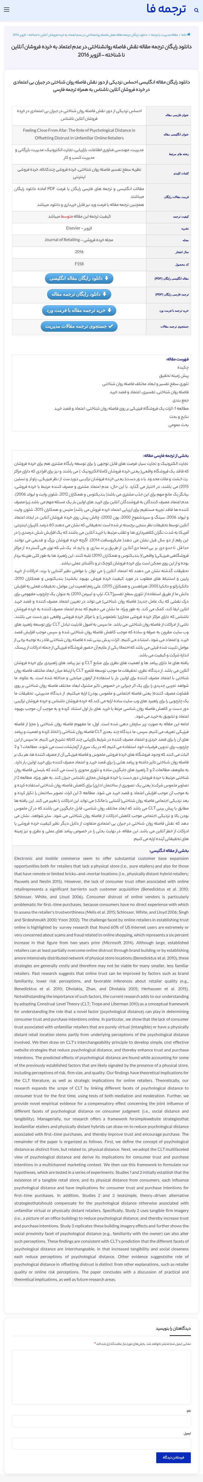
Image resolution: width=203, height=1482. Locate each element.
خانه (184, 35)
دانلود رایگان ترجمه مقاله (76, 294)
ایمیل (187, 1433)
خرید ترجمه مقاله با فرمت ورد (76, 310)
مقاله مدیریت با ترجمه (164, 35)
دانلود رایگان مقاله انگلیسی (76, 278)
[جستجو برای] (196, 12)
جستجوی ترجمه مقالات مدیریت (76, 326)
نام (189, 1411)
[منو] (6, 12)
